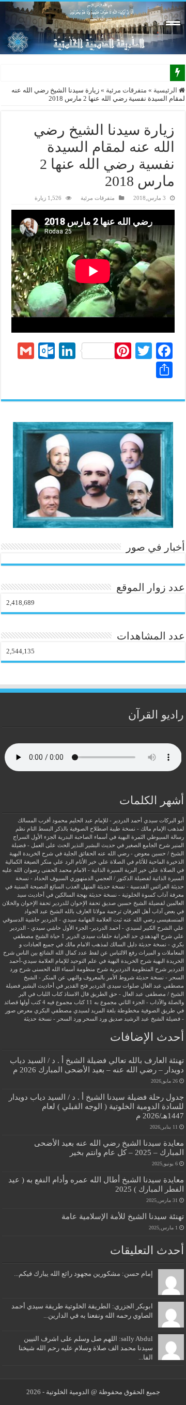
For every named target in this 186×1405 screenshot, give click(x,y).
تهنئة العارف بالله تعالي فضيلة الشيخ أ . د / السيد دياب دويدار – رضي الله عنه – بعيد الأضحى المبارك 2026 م (97, 1065)
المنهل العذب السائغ (73, 886)
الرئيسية (166, 90)
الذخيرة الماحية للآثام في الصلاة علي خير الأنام (129, 862)
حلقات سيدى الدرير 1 (86, 936)
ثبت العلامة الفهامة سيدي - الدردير (81, 920)
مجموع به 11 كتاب (95, 1002)
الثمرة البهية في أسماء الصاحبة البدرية (101, 837)
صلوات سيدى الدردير (114, 986)
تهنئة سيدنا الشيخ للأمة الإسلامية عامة (122, 1216)
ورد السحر (95, 1019)
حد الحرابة (126, 936)
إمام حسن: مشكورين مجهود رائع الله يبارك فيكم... (83, 1273)
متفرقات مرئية (126, 90)
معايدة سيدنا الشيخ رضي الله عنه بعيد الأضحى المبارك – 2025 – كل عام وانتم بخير (109, 1147)
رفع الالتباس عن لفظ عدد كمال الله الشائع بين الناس (76, 953)
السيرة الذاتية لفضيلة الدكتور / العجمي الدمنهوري (127, 878)
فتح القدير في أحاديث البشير (55, 986)
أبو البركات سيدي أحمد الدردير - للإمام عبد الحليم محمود (118, 820)
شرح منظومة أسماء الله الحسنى (70, 969)
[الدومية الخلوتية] (93, 28)
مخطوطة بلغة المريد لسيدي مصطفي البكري (87, 1010)
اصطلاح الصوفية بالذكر (81, 829)
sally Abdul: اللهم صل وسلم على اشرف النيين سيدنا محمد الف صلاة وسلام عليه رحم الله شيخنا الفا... (86, 1348)
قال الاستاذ (76, 994)
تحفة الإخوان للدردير (76, 903)
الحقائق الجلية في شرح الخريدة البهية (52, 853)
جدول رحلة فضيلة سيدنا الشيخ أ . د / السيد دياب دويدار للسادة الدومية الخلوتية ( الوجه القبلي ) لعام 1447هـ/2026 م (96, 1106)
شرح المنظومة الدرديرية (138, 969)
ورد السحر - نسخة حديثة (52, 1019)
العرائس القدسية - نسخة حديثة (133, 886)
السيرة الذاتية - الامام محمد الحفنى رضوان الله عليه (62, 870)
